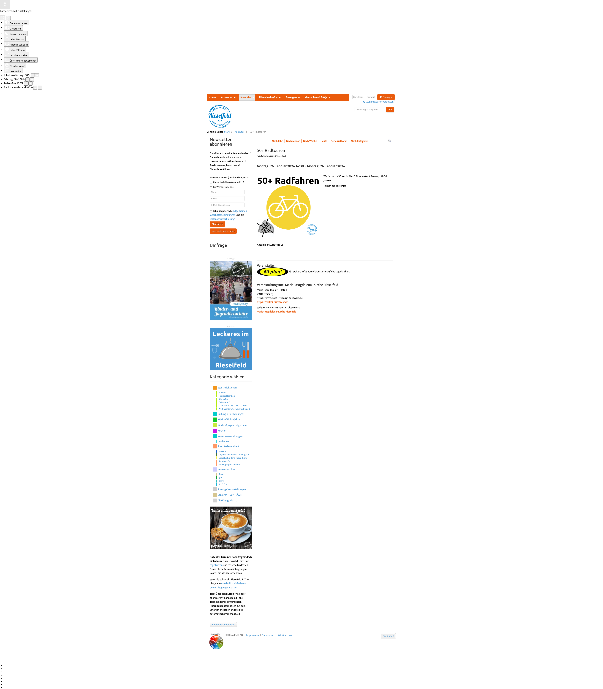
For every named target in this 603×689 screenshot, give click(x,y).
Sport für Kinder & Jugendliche (233, 458)
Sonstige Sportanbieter (229, 464)
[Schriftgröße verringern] (27, 79)
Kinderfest (224, 399)
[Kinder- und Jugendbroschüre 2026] (231, 290)
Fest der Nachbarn (227, 396)
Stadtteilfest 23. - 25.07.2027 (233, 405)
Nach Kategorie (359, 141)
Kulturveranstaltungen (230, 436)
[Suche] (390, 140)
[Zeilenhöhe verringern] (26, 83)
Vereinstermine (226, 469)
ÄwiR (221, 474)
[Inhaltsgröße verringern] (33, 75)
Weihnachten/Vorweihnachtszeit (234, 409)
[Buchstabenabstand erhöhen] (40, 88)
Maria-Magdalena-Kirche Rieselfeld (276, 311)
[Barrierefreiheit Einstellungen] (5, 4)
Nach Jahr (277, 141)
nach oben (388, 636)
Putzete (222, 392)
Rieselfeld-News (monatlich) (228, 182)
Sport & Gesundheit (228, 446)
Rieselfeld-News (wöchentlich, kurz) (229, 177)
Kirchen (222, 430)
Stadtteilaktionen (227, 387)
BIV (220, 478)
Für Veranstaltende (223, 187)
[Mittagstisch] (231, 349)
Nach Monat (293, 141)
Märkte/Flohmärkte (229, 419)
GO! (390, 109)
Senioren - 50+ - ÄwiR (230, 494)
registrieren (216, 565)
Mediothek (224, 441)
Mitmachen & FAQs (316, 97)
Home (212, 97)
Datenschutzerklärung (222, 218)
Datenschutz (269, 635)
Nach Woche (310, 141)
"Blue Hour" (225, 402)
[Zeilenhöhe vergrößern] (30, 83)
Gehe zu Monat (339, 141)
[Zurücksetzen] (2, 18)
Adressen (227, 97)
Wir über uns (285, 635)
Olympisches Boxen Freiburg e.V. (234, 454)
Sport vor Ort (225, 461)
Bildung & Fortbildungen (231, 413)
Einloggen (387, 97)
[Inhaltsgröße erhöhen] (37, 75)
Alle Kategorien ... (227, 500)
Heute (324, 141)
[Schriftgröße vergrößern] (32, 79)
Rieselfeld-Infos (268, 97)
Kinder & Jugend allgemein (232, 425)
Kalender (245, 97)
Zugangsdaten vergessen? (380, 101)
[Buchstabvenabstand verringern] (35, 88)
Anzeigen (291, 97)
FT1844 (222, 451)
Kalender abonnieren (223, 624)
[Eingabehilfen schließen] (8, 18)
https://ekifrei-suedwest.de (272, 302)
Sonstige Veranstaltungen (232, 489)
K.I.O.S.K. (223, 484)
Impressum (252, 635)
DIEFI (221, 481)
